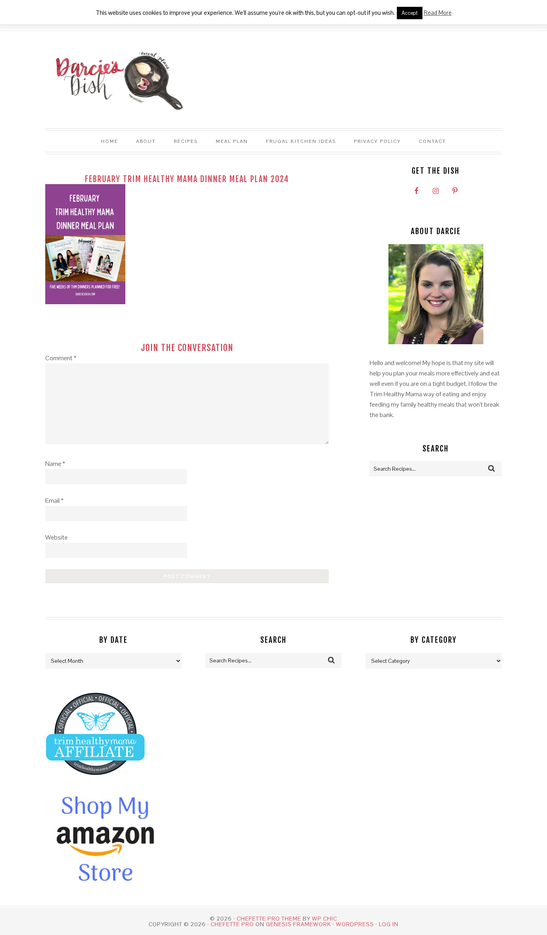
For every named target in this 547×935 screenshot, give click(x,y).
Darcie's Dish (115, 80)
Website (56, 537)
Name (55, 463)
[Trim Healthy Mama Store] (95, 782)
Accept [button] (410, 13)
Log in (388, 924)
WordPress (355, 924)
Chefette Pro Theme (269, 918)
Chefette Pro (232, 924)
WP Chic (324, 918)
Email (54, 500)
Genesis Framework (298, 924)
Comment (60, 358)
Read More (438, 12)
